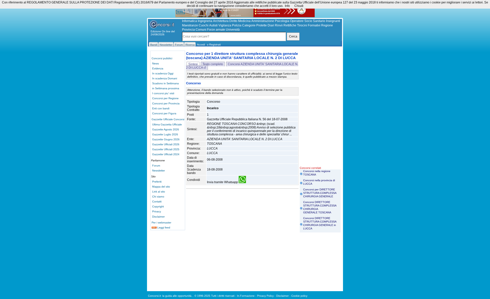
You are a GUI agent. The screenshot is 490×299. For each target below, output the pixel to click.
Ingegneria (205, 21)
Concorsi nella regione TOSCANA (316, 173)
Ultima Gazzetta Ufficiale (167, 124)
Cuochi (203, 25)
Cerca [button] (293, 36)
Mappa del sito (161, 186)
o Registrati (214, 44)
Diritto (233, 21)
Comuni (201, 29)
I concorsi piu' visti (163, 93)
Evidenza (157, 68)
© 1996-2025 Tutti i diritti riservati (214, 295)
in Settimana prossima (165, 88)
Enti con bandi (160, 108)
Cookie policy (299, 295)
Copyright (158, 206)
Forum (156, 165)
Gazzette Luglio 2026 (165, 134)
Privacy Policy (265, 295)
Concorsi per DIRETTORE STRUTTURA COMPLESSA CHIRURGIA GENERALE (319, 193)
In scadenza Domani (164, 78)
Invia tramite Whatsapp (223, 182)
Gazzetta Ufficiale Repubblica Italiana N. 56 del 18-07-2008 (247, 119)
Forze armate (216, 29)
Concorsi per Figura (164, 113)
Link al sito (158, 191)
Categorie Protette (254, 25)
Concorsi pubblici (162, 58)
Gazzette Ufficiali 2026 (165, 144)
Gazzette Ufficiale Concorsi (168, 119)
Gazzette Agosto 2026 (165, 129)
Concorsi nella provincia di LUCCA (319, 182)
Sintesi (193, 64)
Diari (271, 25)
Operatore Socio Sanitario (307, 21)
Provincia (188, 29)
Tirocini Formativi (308, 25)
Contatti (157, 201)
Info (287, 5)
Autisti (213, 25)
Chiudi (298, 5)
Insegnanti (333, 21)
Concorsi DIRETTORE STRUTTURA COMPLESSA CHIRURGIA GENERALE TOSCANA (319, 207)
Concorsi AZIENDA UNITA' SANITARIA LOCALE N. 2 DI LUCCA (242, 66)
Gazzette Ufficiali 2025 (165, 149)
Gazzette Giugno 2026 (166, 139)
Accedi (201, 44)
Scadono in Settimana (165, 83)
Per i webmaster (161, 222)
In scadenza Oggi (162, 73)
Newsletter (158, 170)
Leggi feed (163, 227)
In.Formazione (246, 295)
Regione (327, 25)
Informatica (189, 21)
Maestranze (190, 25)
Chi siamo (158, 196)
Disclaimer (158, 216)
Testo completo (213, 64)
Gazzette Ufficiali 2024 (165, 154)
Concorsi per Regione (165, 98)
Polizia (236, 25)
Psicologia (282, 21)
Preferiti (157, 181)
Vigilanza (224, 25)
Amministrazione (262, 21)
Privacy (156, 211)
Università (233, 29)
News (155, 63)
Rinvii (279, 25)
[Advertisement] (320, 109)
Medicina (244, 21)
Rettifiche (289, 25)
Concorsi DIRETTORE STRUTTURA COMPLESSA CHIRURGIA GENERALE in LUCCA (319, 223)
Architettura (221, 21)
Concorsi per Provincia (166, 103)
